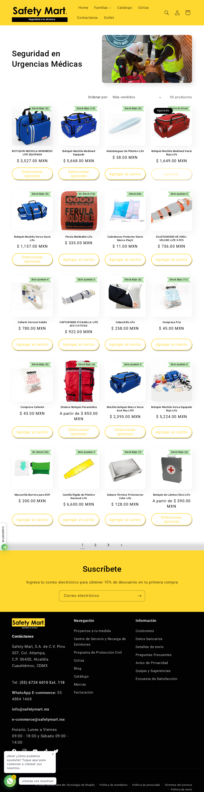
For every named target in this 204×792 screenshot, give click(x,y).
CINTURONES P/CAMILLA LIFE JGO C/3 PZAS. (79, 324)
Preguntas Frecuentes (154, 655)
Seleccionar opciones (32, 174)
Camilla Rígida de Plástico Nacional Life (79, 496)
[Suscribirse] (139, 595)
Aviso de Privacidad (152, 663)
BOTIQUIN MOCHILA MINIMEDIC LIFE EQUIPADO (32, 153)
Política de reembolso (114, 784)
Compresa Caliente (32, 407)
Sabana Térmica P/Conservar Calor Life (125, 496)
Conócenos (145, 631)
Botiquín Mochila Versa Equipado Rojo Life (171, 409)
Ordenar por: (98, 97)
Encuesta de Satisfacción (156, 679)
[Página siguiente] (121, 545)
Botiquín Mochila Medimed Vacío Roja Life (171, 153)
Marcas (80, 684)
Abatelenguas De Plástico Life (125, 151)
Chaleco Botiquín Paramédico (79, 407)
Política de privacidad (146, 784)
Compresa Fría (172, 322)
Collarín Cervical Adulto (32, 322)
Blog (77, 668)
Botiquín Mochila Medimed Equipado (78, 153)
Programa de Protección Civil (98, 652)
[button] (166, 12)
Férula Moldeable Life (78, 236)
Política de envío (181, 789)
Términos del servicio (178, 784)
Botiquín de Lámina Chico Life (171, 494)
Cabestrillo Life (125, 322)
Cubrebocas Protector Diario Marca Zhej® (125, 238)
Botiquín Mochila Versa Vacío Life (32, 238)
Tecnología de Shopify (81, 784)
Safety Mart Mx (56, 784)
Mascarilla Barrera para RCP (32, 494)
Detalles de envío (150, 647)
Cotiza (79, 660)
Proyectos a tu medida (92, 631)
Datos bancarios (149, 639)
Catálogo (81, 676)
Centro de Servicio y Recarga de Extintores (100, 641)
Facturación (83, 692)
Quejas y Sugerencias (153, 671)
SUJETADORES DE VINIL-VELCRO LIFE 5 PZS (171, 238)
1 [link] (82, 545)
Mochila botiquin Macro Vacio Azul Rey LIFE (125, 409)
